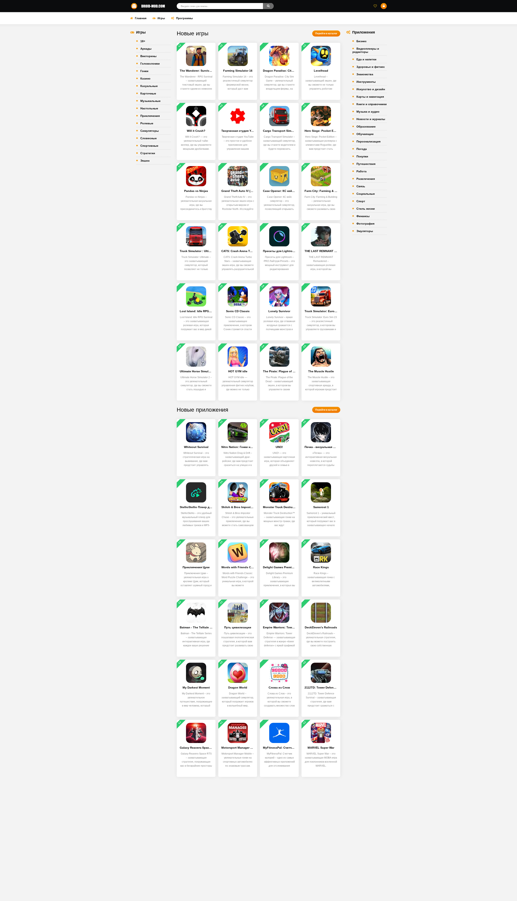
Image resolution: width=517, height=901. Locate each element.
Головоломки (150, 63)
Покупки (362, 156)
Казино (145, 78)
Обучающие (365, 134)
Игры (161, 18)
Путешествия (365, 163)
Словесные (148, 138)
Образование (366, 126)
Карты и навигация (370, 96)
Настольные (149, 108)
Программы (184, 18)
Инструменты (366, 81)
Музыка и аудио (367, 111)
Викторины (148, 56)
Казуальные (149, 86)
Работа (361, 171)
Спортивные (149, 145)
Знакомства (364, 74)
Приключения (150, 115)
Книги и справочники (371, 104)
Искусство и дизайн (370, 89)
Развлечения (365, 178)
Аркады (145, 48)
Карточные (148, 93)
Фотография (365, 223)
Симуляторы (149, 130)
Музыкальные (150, 101)
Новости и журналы (370, 119)
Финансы (363, 216)
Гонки (144, 71)
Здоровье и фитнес (370, 66)
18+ (142, 41)
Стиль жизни (365, 208)
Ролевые (146, 123)
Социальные (365, 193)
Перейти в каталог (326, 33)
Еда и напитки (366, 59)
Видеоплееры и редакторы (365, 50)
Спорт (360, 201)
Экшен (144, 160)
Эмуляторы (364, 231)
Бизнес (361, 41)
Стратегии (147, 153)
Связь (360, 186)
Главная (140, 18)
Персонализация (368, 141)
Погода (361, 149)
